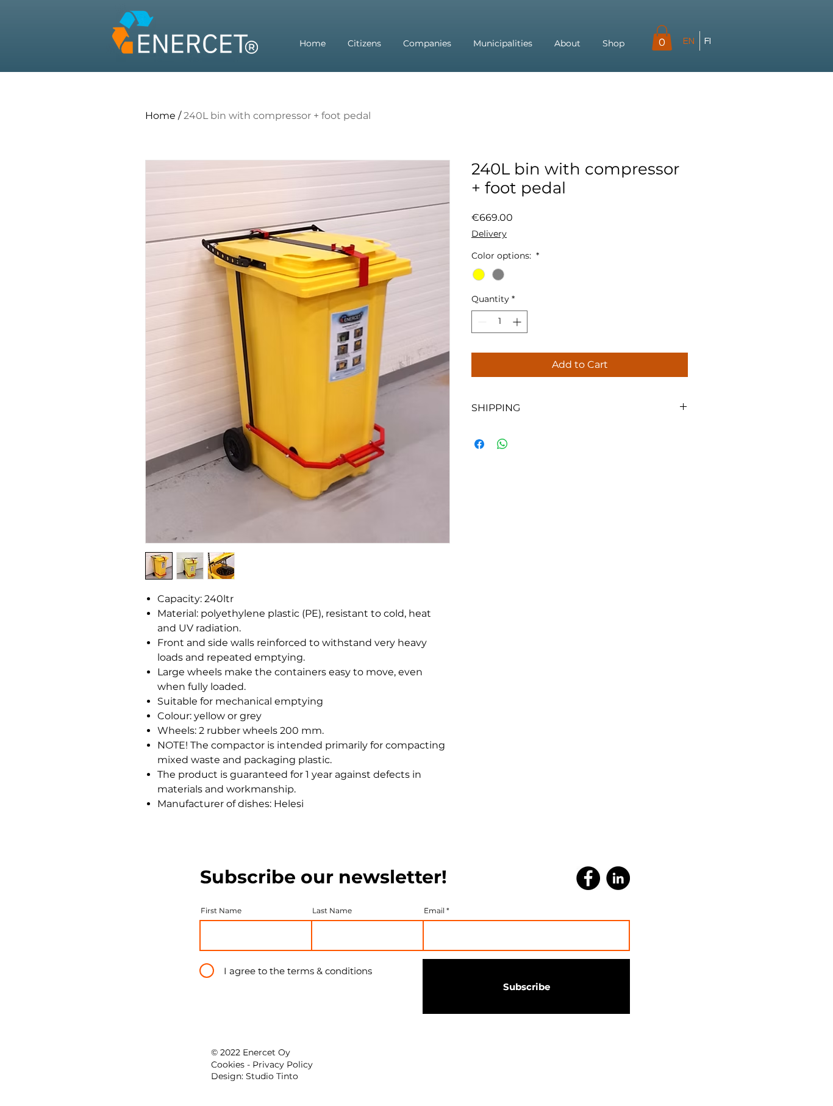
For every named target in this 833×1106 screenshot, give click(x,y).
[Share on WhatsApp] (502, 444)
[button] (662, 38)
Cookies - (231, 1064)
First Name (221, 910)
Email (434, 910)
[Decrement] (480, 321)
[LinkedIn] (618, 878)
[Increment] (518, 321)
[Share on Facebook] (479, 444)
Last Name (332, 910)
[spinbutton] (499, 321)
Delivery (489, 233)
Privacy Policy (282, 1064)
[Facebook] (588, 878)
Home (160, 115)
